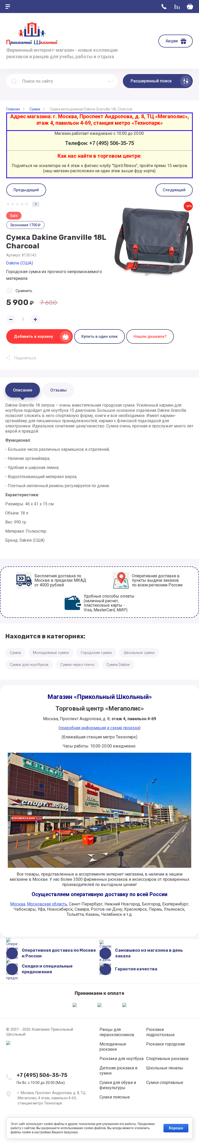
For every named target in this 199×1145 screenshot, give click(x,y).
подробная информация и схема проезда (99, 727)
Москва (17, 904)
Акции (172, 40)
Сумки (15, 652)
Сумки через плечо (77, 664)
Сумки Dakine (118, 664)
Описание (22, 390)
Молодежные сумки (51, 652)
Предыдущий (26, 190)
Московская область (47, 904)
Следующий (174, 190)
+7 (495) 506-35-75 (42, 1075)
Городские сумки (96, 652)
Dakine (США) (19, 263)
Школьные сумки (139, 652)
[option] (152, 242)
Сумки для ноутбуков (29, 664)
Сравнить (24, 290)
